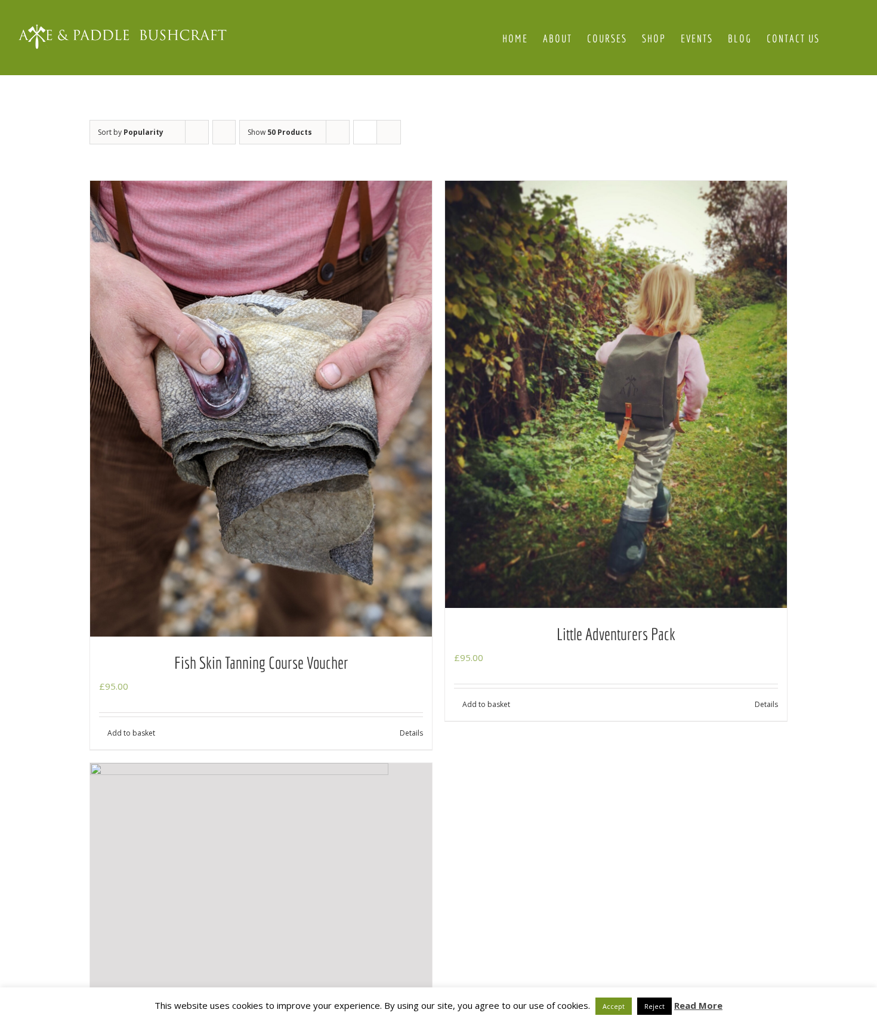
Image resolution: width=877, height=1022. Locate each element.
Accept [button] (614, 1006)
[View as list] (388, 132)
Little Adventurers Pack (616, 634)
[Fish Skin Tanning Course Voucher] (261, 409)
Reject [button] (654, 1006)
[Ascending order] (224, 132)
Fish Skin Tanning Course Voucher (261, 662)
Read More (698, 1005)
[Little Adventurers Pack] (616, 394)
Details (411, 733)
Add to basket (131, 733)
